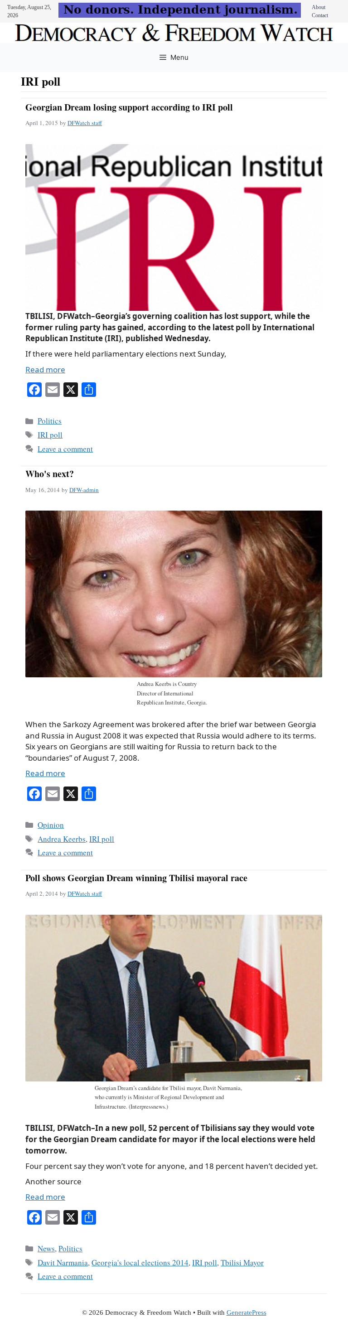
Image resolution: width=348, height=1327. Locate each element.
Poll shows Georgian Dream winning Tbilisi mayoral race (136, 877)
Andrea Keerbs (62, 839)
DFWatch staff (85, 123)
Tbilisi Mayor (242, 1262)
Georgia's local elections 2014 (140, 1262)
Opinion (51, 825)
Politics (50, 420)
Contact (320, 15)
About (318, 7)
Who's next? (49, 473)
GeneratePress (246, 1312)
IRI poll (50, 434)
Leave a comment (65, 449)
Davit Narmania (63, 1262)
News (46, 1248)
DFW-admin (84, 490)
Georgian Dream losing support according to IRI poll (129, 107)
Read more (45, 369)
